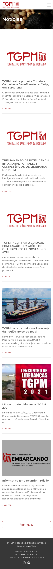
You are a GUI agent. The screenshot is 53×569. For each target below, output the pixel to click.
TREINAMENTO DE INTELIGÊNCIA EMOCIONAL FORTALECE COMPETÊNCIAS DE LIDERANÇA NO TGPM (25, 165)
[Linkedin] (24, 562)
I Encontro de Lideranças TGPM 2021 (24, 406)
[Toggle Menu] (49, 5)
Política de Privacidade (26, 551)
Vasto (33, 546)
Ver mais (26, 524)
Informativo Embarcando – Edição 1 (26, 480)
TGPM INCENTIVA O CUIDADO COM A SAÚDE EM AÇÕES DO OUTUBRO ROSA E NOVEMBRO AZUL (24, 247)
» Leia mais (7, 108)
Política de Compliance (19, 558)
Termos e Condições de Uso (26, 555)
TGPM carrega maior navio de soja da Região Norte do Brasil (25, 330)
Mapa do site (38, 558)
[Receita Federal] (28, 562)
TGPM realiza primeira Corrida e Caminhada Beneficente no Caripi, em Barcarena (25, 84)
